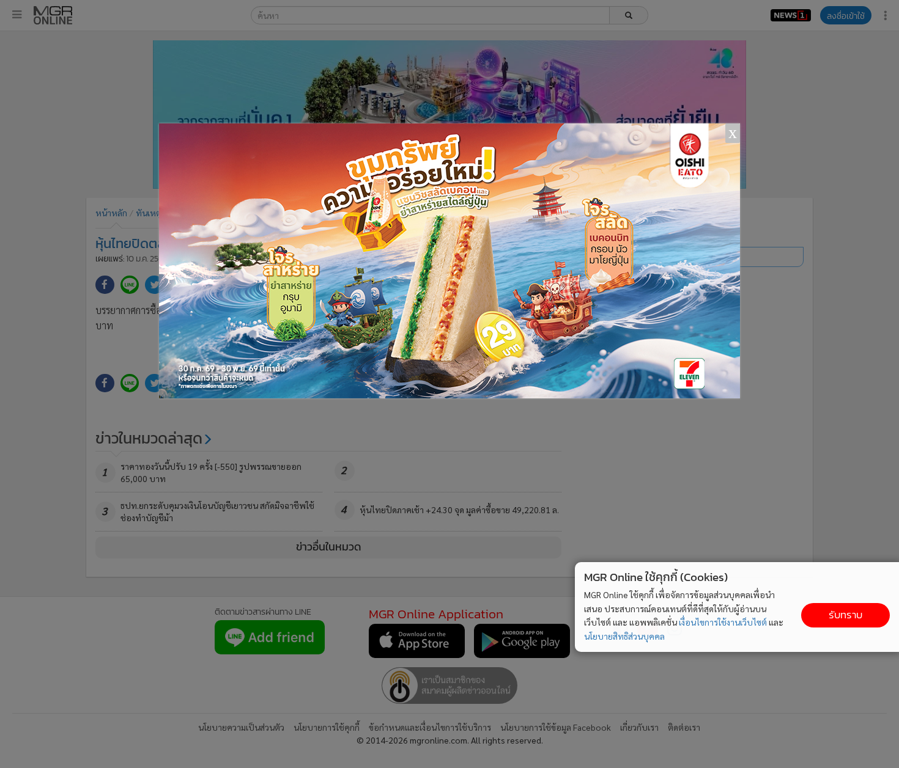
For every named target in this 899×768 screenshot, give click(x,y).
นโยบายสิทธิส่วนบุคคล (624, 636)
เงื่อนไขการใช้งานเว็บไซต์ (723, 621)
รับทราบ (845, 615)
